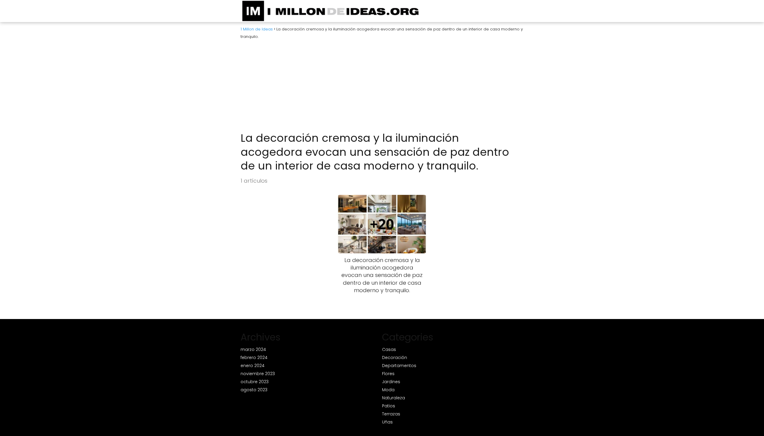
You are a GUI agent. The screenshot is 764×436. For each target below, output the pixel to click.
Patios (388, 406)
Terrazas (391, 414)
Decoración (394, 357)
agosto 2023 (254, 390)
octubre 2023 (255, 382)
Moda (388, 390)
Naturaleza (393, 398)
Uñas (387, 422)
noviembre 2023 (258, 374)
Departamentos (399, 366)
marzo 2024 (253, 349)
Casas (389, 349)
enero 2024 (252, 366)
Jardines (391, 382)
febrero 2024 (254, 357)
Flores (388, 374)
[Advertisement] (382, 86)
